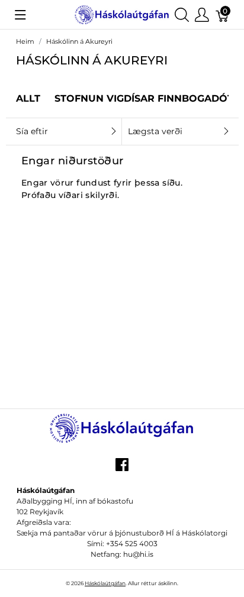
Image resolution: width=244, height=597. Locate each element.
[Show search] (182, 14)
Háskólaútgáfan (105, 583)
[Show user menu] (202, 14)
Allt (28, 98)
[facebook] (122, 469)
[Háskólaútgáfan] (122, 14)
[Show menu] (20, 15)
